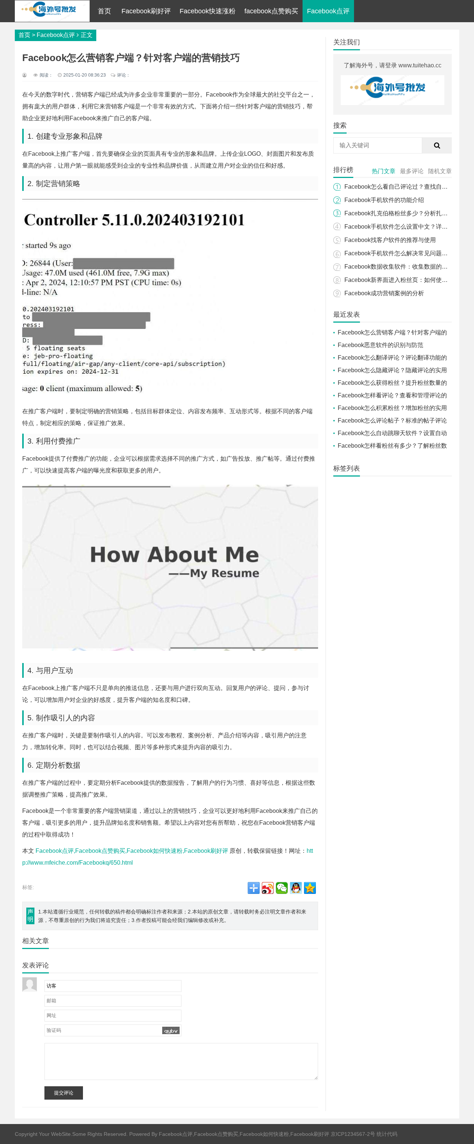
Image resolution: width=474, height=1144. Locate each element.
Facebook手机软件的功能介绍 (384, 200)
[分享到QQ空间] (310, 888)
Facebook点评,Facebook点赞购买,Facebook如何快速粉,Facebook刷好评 (132, 851)
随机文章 (440, 171)
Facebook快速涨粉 (208, 11)
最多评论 (412, 171)
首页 (104, 11)
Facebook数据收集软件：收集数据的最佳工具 (404, 266)
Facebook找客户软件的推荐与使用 (390, 240)
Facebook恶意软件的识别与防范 (380, 345)
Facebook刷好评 (146, 11)
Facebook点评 (328, 11)
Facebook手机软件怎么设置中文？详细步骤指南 (407, 226)
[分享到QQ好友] (296, 888)
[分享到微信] (282, 888)
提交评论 (63, 1093)
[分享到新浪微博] (268, 888)
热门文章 (383, 171)
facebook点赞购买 (271, 11)
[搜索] (437, 145)
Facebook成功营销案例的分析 (384, 293)
